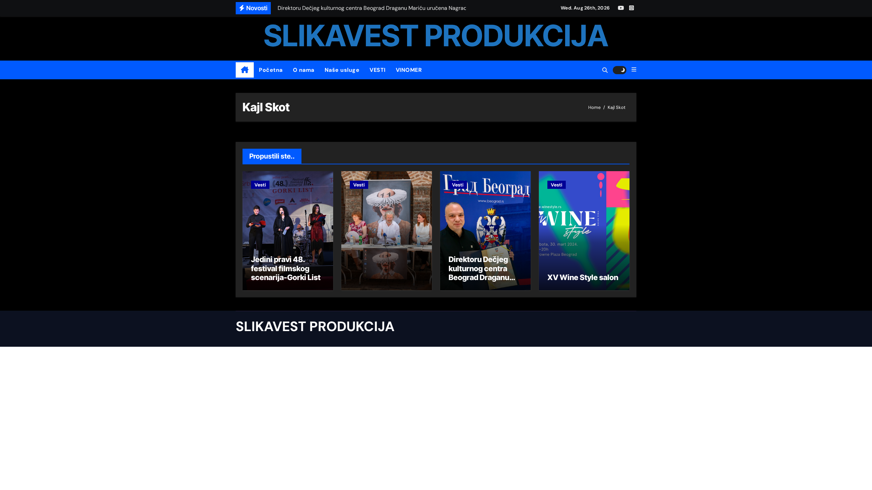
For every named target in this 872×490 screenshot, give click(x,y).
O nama (303, 70)
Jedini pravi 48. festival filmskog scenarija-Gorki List (286, 268)
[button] (634, 70)
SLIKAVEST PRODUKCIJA (436, 35)
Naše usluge (342, 70)
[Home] (245, 70)
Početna (271, 70)
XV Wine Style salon (582, 277)
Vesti (260, 185)
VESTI (378, 70)
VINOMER (409, 70)
